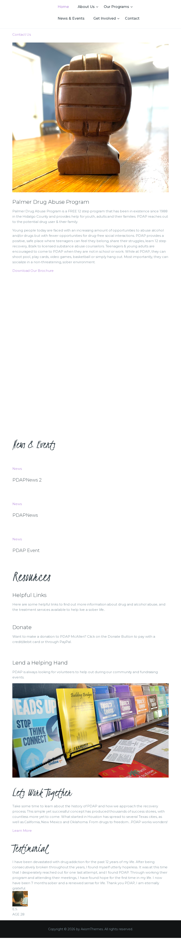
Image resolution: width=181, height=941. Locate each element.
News (17, 469)
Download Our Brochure (33, 271)
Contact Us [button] (21, 34)
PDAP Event (26, 550)
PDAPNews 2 (26, 480)
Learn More (22, 830)
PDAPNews (25, 515)
